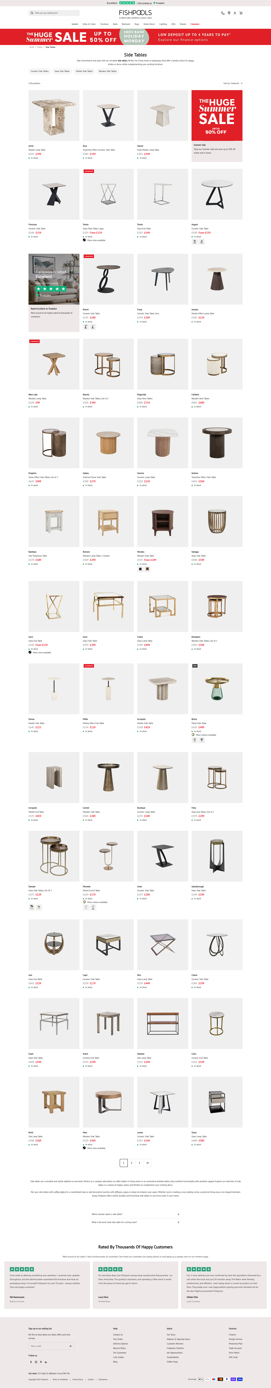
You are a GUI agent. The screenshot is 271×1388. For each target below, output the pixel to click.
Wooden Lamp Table (37, 398)
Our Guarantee (119, 1352)
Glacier (140, 146)
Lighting (163, 24)
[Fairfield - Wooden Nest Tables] (217, 364)
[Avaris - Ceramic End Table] (108, 1023)
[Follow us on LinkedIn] (45, 1362)
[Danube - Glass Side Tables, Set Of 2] (54, 856)
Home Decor (149, 24)
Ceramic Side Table (37, 228)
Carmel (86, 807)
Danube (32, 886)
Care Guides (118, 1357)
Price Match (234, 1352)
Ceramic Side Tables (40, 71)
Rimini (86, 309)
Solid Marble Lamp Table (148, 150)
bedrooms (156, 60)
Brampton (196, 637)
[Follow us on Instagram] (35, 1362)
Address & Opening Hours (178, 1339)
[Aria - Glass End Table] (54, 944)
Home (31, 47)
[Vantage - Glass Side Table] (217, 521)
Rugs (137, 24)
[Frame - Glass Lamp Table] (162, 606)
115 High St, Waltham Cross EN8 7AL (53, 1373)
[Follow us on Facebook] (31, 1362)
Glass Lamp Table (144, 640)
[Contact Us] (223, 13)
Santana (140, 1053)
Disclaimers (103, 1379)
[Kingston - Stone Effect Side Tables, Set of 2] (54, 442)
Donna (31, 719)
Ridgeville (141, 394)
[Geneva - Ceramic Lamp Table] (162, 442)
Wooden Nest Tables (200, 398)
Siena (194, 1132)
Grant (31, 1053)
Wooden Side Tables (108, 71)
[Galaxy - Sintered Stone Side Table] (108, 442)
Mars (85, 1132)
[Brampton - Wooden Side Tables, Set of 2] (217, 606)
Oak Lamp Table (144, 1058)
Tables (40, 47)
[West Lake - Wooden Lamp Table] (54, 364)
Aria (30, 975)
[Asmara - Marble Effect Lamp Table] (217, 279)
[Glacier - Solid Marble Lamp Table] (162, 115)
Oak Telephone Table (38, 555)
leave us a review (174, 1256)
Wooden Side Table (145, 555)
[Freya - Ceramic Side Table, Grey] (162, 279)
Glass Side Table (199, 555)
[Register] (70, 1346)
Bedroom (126, 24)
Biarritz (86, 394)
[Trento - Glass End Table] (162, 194)
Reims (194, 719)
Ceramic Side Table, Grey (148, 313)
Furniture (104, 24)
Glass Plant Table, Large (93, 228)
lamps (191, 60)
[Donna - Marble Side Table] (54, 688)
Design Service (235, 1339)
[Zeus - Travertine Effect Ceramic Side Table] (108, 115)
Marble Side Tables (84, 71)
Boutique (141, 807)
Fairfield (195, 394)
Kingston (32, 473)
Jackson (195, 473)
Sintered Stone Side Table (94, 477)
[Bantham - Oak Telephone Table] (54, 521)
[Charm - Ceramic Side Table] (217, 944)
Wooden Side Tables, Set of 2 (96, 398)
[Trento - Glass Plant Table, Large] (108, 194)
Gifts (173, 24)
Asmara (195, 309)
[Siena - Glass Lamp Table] (217, 1102)
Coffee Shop (172, 1361)
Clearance (195, 24)
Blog (115, 1361)
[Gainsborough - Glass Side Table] (217, 856)
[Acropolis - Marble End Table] (54, 777)
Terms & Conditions (60, 1379)
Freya (139, 309)
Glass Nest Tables (144, 398)
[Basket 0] (241, 13)
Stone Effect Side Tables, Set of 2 (43, 477)
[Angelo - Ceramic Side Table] (217, 194)
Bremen (86, 551)
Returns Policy (119, 1348)
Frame (140, 637)
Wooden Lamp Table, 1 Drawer (96, 555)
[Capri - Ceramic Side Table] (108, 944)
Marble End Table (36, 812)
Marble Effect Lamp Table (203, 313)
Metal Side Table (199, 723)
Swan (139, 886)
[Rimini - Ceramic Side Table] (108, 279)
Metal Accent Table (91, 890)
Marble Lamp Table (37, 150)
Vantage (195, 551)
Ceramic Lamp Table (146, 477)
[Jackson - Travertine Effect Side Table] (217, 442)
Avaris (85, 1053)
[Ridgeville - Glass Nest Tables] (162, 364)
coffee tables (59, 1192)
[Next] (147, 1163)
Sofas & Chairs (89, 24)
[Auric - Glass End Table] (54, 606)
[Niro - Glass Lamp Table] (162, 944)
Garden (75, 24)
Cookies (91, 1379)
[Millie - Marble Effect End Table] (108, 688)
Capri (85, 975)
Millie (85, 719)
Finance (232, 1334)
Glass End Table (144, 228)
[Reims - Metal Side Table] (217, 688)
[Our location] (229, 13)
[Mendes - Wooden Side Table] (162, 521)
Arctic (31, 146)
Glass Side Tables (62, 71)
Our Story (171, 1334)
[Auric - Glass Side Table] (108, 606)
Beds (115, 24)
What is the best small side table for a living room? (114, 1222)
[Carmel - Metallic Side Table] (108, 777)
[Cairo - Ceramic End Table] (217, 1023)
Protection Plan (235, 1343)
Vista (194, 807)
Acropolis (141, 719)
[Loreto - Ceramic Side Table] (162, 1102)
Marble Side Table (36, 723)
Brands (183, 24)
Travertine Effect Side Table (204, 477)
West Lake (33, 394)
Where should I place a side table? (107, 1214)
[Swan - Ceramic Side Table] (162, 856)
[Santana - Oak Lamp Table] (162, 1023)
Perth (31, 1132)
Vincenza (33, 224)
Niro (139, 975)
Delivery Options (120, 1343)
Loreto (140, 1132)
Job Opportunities (175, 1352)
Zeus (85, 146)
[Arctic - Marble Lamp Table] (54, 115)
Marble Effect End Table (93, 723)
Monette (86, 886)
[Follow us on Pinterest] (40, 1362)
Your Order (118, 1339)
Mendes (140, 551)
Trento (85, 224)
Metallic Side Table (91, 812)
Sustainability (173, 1357)
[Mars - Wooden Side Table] (108, 1102)
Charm (194, 975)
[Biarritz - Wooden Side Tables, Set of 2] (108, 364)
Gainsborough (198, 886)
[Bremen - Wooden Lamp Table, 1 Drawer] (108, 521)
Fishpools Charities (175, 1348)
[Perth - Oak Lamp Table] (54, 1102)
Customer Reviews (175, 1343)
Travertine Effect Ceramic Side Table (99, 150)
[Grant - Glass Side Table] (54, 1023)
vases (125, 1192)
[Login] (235, 13)
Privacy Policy (78, 1379)
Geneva (140, 473)
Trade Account (235, 1348)
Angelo (195, 224)
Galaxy (86, 473)
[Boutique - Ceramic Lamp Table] (162, 777)
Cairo (194, 1053)
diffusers (119, 1192)
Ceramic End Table (91, 1058)
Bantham (32, 551)
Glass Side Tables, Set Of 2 (40, 890)
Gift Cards (233, 1357)
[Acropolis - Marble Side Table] (162, 688)
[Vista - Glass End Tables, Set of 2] (217, 777)
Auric (31, 637)
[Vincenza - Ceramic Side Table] (54, 194)
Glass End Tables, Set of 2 (203, 812)
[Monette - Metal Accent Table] (108, 856)
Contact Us (118, 1334)
